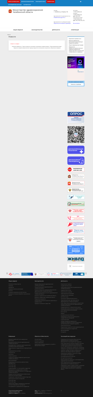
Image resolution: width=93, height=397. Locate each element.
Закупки (62, 313)
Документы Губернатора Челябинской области (45, 297)
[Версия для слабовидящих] (80, 1)
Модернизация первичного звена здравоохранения (72, 327)
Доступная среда (64, 296)
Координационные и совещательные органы (71, 307)
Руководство (11, 287)
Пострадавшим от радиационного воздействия (19, 386)
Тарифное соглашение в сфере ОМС (43, 303)
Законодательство (37, 30)
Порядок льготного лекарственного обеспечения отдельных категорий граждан (19, 374)
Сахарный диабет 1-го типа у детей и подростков (19, 368)
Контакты (11, 290)
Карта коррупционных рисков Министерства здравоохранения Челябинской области (71, 363)
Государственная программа (67, 295)
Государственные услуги (66, 285)
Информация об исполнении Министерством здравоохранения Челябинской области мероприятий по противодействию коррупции (71, 340)
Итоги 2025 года (12, 382)
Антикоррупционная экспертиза (68, 356)
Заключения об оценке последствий (16, 378)
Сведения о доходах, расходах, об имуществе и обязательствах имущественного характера (71, 351)
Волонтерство (64, 311)
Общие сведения (18, 30)
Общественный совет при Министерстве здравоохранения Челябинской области (70, 300)
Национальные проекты (66, 284)
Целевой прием (50, 1)
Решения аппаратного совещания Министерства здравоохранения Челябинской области (45, 290)
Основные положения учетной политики (17, 292)
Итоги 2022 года (12, 365)
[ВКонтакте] (62, 390)
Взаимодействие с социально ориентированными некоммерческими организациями (20, 346)
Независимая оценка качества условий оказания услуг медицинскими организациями (71, 309)
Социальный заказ (65, 319)
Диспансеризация (65, 330)
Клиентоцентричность (66, 325)
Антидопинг (63, 332)
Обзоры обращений (39, 342)
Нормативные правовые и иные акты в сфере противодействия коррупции (71, 354)
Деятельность (56, 30)
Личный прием (38, 339)
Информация (75, 30)
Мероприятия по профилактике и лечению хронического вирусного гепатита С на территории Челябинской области (20, 371)
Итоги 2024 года (12, 380)
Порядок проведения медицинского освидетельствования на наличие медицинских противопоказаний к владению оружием (71, 322)
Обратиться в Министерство (27, 1)
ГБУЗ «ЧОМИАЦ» (22, 393)
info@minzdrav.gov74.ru (47, 393)
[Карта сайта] (77, 1)
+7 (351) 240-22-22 (77, 12)
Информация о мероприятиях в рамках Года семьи (20, 377)
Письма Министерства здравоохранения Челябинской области (44, 287)
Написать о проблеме (76, 84)
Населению (11, 354)
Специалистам (12, 352)
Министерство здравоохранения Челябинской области (28, 11)
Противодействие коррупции (15, 4)
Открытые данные (13, 355)
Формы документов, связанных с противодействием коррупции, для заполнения (72, 360)
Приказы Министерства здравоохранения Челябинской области (44, 284)
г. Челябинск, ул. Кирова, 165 (61, 12)
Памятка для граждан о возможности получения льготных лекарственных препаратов (19, 384)
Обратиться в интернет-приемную (62, 23)
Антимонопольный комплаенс (67, 315)
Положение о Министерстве (15, 284)
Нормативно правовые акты (75, 38)
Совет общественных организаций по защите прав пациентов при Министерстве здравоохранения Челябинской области (72, 304)
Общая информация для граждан (76, 45)
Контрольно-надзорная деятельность (69, 298)
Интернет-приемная (39, 341)
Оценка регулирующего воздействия (69, 328)
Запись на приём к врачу (13, 1)
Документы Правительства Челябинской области (45, 295)
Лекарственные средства (66, 291)
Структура (11, 285)
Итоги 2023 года (12, 366)
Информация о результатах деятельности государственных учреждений (70, 317)
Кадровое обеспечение (66, 290)
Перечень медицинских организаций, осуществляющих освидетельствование (76, 42)
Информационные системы (15, 351)
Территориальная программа (67, 293)
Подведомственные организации (16, 289)
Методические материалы (66, 358)
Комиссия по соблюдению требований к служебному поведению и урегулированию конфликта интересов (72, 348)
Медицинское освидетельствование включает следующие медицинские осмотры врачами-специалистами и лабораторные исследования (76, 49)
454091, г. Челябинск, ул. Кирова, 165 (44, 390)
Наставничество (27, 4)
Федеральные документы (40, 299)
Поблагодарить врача (40, 1)
